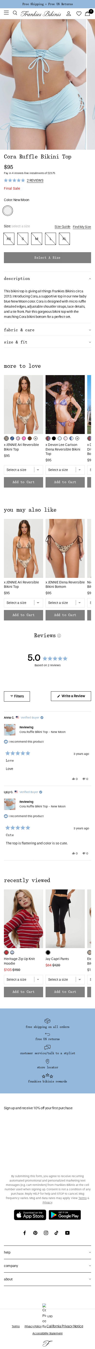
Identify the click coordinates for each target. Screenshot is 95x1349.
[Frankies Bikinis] (41, 13)
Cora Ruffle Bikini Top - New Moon (42, 732)
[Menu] (6, 14)
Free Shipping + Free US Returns (47, 4)
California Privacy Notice (65, 1326)
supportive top (51, 296)
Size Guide (62, 227)
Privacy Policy (33, 1326)
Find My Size (82, 227)
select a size (47, 257)
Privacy (47, 1202)
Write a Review (76, 697)
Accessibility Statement (47, 1333)
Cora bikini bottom (33, 317)
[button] (15, 14)
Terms (82, 1198)
